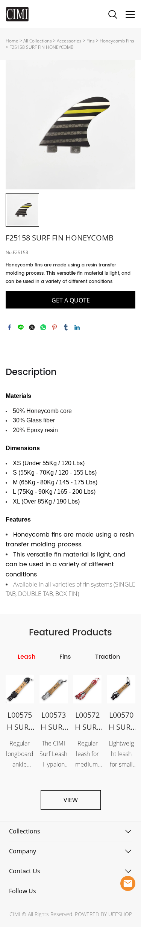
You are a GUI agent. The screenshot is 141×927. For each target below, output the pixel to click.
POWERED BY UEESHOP (103, 914)
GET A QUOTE (71, 300)
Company (22, 851)
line (20, 327)
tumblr (66, 327)
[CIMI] (127, 883)
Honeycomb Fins (117, 41)
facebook (9, 327)
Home (12, 41)
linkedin (77, 327)
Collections (24, 831)
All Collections (37, 41)
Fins (90, 41)
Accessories (69, 41)
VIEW (71, 800)
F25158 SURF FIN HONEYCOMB (41, 47)
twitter (32, 327)
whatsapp (43, 327)
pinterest (54, 327)
